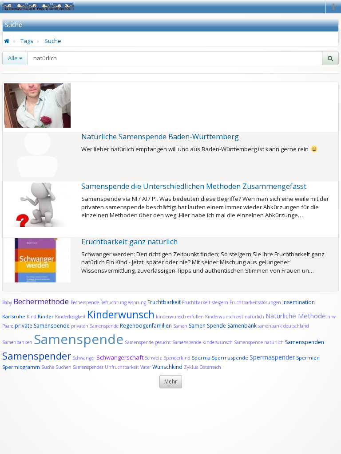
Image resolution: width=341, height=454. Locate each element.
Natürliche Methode (296, 315)
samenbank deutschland (283, 326)
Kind (32, 316)
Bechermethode (42, 301)
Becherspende (85, 302)
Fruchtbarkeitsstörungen (256, 302)
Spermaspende (230, 357)
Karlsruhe (13, 316)
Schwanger (83, 358)
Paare (8, 326)
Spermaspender (272, 357)
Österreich (210, 367)
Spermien (308, 357)
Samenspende (78, 339)
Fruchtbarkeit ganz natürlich (129, 242)
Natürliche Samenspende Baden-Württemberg (160, 136)
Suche (52, 41)
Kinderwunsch (121, 314)
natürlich (254, 316)
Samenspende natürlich (259, 342)
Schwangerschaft (120, 357)
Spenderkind (176, 358)
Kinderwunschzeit (224, 316)
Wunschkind (167, 367)
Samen (181, 326)
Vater (146, 367)
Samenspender (36, 355)
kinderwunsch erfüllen (180, 316)
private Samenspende (42, 325)
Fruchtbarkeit (164, 302)
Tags (26, 41)
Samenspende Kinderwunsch (202, 342)
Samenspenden (304, 342)
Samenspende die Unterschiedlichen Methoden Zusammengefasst (193, 186)
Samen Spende (207, 325)
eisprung (137, 302)
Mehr (170, 381)
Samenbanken (18, 342)
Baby (7, 302)
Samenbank (242, 325)
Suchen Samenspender (79, 367)
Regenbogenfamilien (146, 325)
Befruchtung (113, 302)
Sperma (201, 357)
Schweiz (153, 358)
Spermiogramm (21, 367)
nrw (331, 316)
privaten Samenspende (95, 326)
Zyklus (191, 367)
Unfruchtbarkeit (122, 367)
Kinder (46, 316)
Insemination (298, 302)
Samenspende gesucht (148, 342)
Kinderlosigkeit (71, 316)
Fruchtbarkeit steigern (205, 302)
